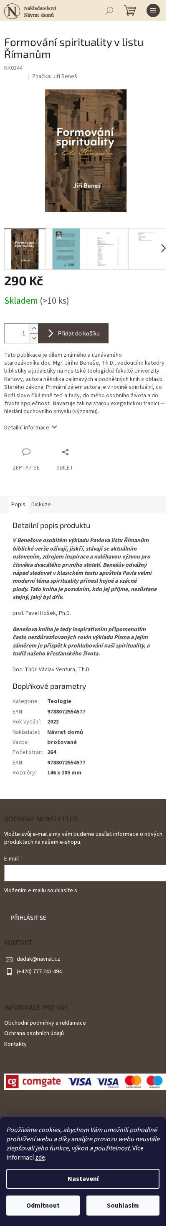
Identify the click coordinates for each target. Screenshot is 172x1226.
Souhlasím (123, 1205)
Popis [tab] (18, 504)
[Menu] (153, 10)
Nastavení (83, 1178)
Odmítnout (43, 1205)
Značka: (54, 76)
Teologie (59, 701)
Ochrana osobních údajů (34, 1033)
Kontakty (15, 1044)
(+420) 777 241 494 (39, 971)
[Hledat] (109, 10)
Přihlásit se (28, 917)
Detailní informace (26, 428)
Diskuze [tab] (41, 504)
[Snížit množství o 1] (34, 338)
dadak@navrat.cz (38, 959)
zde (40, 1157)
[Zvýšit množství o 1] (34, 328)
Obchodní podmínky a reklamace (45, 1023)
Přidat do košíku (79, 333)
